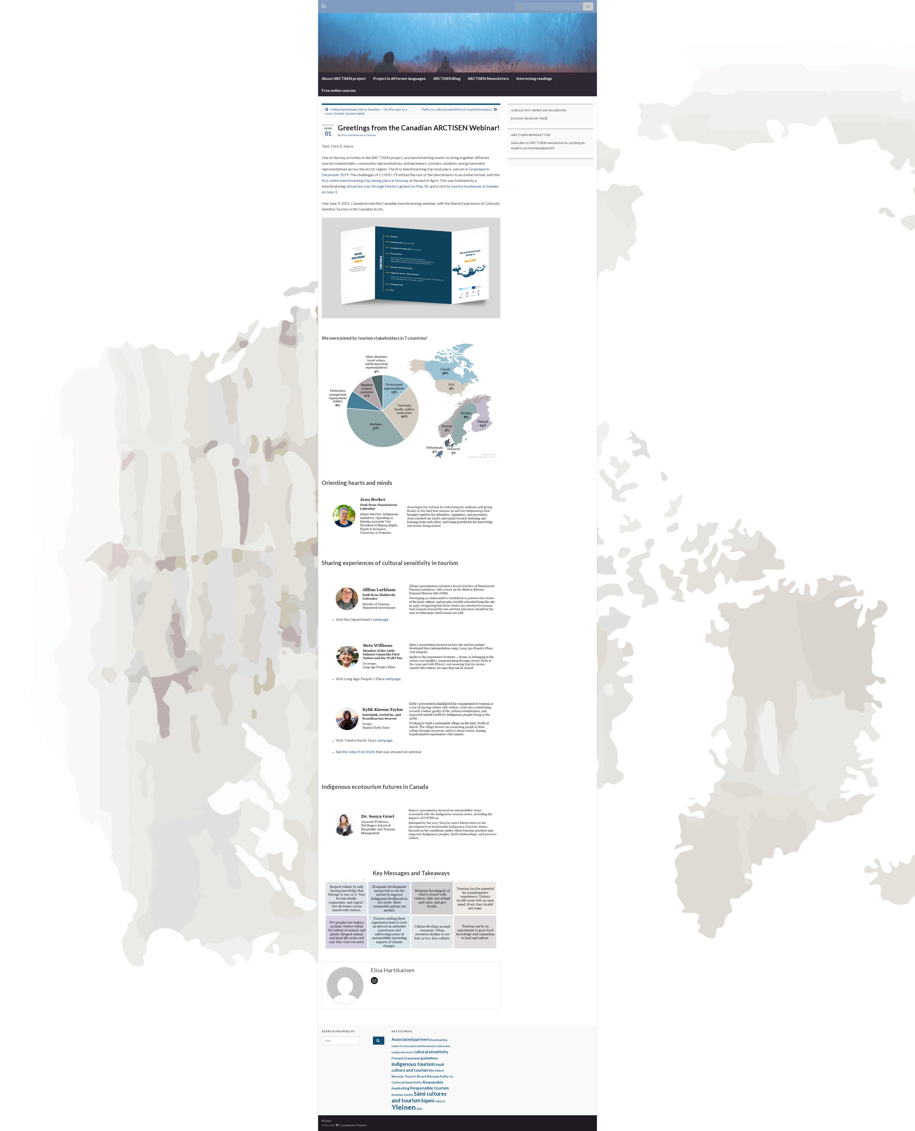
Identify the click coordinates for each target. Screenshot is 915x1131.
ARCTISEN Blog (446, 78)
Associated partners (410, 1039)
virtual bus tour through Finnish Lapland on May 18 (387, 186)
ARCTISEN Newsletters (488, 78)
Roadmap (397, 1094)
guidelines (429, 1058)
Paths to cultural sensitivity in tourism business (457, 109)
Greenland (412, 1058)
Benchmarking (439, 1039)
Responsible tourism (429, 1087)
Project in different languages (399, 78)
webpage (380, 619)
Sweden (408, 1094)
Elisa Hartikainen (352, 135)
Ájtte (419, 1108)
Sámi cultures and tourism (419, 1097)
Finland (397, 1058)
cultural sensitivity (430, 1051)
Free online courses (339, 90)
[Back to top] (904, 1120)
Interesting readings (534, 78)
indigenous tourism (413, 1064)
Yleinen (371, 135)
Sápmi (427, 1100)
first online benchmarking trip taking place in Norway (365, 180)
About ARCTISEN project (344, 78)
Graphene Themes (355, 1125)
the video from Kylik (358, 751)
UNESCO (440, 1101)
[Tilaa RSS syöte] (324, 5)
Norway (433, 1076)
